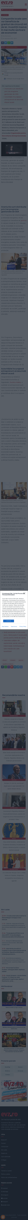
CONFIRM (8, 620)
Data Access (14, 626)
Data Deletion (5, 626)
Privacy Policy (22, 626)
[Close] (24, 593)
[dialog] (14, 610)
